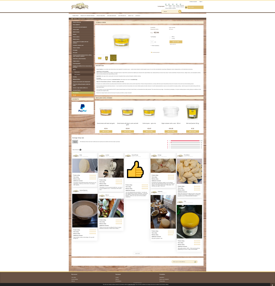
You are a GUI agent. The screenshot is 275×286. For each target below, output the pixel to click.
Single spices (77, 72)
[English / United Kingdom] (170, 6)
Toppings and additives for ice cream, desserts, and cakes (82, 66)
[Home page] (79, 6)
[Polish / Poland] (166, 6)
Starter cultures (76, 36)
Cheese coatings (76, 47)
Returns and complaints (164, 279)
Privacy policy (162, 281)
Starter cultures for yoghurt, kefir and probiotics (80, 42)
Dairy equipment (76, 24)
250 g (173, 36)
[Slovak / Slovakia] (178, 5)
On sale (74, 95)
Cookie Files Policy (131, 284)
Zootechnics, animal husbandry (79, 58)
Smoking (75, 76)
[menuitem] (75, 16)
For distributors (118, 281)
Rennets (74, 34)
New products (76, 92)
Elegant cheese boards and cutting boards (81, 81)
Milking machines (76, 79)
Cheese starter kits (77, 22)
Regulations (161, 277)
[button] (154, 52)
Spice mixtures (77, 74)
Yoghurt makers (76, 61)
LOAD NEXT (137, 253)
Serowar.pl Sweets (76, 90)
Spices (74, 69)
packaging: (153, 36)
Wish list (73, 281)
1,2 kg (173, 38)
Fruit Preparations (76, 63)
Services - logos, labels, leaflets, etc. (80, 87)
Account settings (74, 279)
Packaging (75, 50)
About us (117, 279)
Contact (117, 277)
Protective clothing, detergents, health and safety (81, 85)
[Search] (179, 11)
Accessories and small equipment (80, 27)
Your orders (73, 277)
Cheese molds (76, 29)
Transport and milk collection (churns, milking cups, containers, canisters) (82, 56)
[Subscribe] (195, 261)
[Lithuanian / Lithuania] (182, 5)
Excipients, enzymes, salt (78, 45)
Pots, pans (75, 52)
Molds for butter (76, 31)
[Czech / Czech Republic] (174, 6)
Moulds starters (76, 39)
